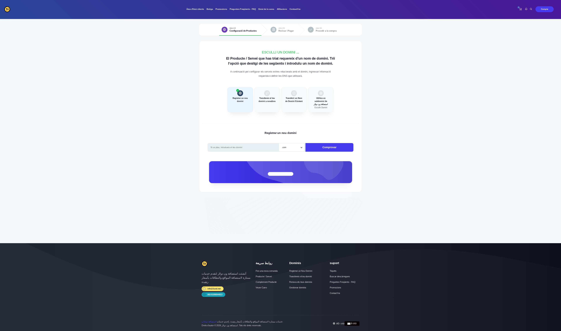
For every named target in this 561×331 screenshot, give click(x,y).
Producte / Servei (264, 276)
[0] (520, 9)
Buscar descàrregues (340, 276)
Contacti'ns (295, 9)
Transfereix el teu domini (300, 276)
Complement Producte (266, 282)
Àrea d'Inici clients (195, 9)
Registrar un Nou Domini (300, 271)
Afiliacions (282, 9)
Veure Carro (261, 287)
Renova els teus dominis (300, 282)
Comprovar (329, 147)
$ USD (353, 323)
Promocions (221, 9)
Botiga (210, 9)
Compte (544, 9)
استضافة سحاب (209, 321)
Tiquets (333, 271)
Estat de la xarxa (266, 9)
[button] (526, 9)
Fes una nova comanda (267, 271)
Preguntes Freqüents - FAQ (243, 9)
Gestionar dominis (297, 287)
